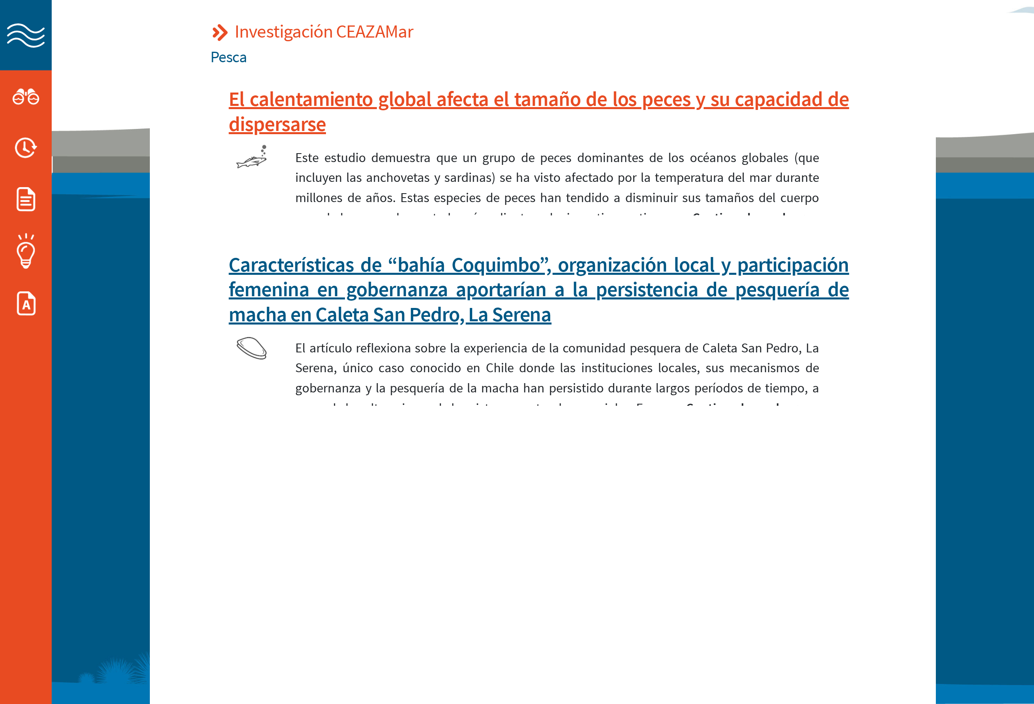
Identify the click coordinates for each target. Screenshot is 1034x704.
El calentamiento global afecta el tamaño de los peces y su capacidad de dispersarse (539, 111)
